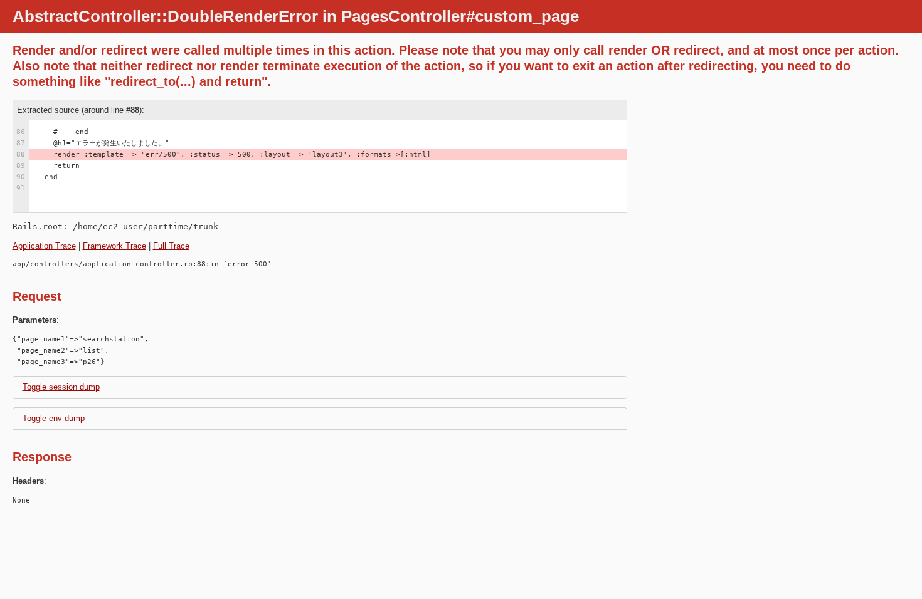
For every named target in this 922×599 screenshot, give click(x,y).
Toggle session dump (61, 387)
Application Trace (44, 246)
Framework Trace (114, 246)
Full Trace (171, 246)
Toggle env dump (54, 418)
